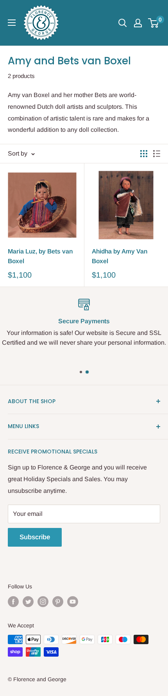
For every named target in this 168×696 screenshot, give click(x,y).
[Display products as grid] (143, 153)
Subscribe (35, 537)
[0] (154, 23)
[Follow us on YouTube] (72, 601)
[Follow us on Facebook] (13, 601)
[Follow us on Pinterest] (57, 601)
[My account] (138, 23)
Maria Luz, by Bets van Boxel (40, 256)
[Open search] (122, 23)
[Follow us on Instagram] (43, 601)
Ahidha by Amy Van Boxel (119, 256)
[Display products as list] (156, 153)
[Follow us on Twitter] (28, 601)
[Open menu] (12, 22)
